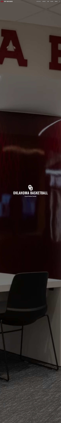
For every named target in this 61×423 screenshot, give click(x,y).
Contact (56, 1)
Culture (52, 1)
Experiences (38, 1)
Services (44, 1)
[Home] (7, 1)
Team (48, 1)
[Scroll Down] (30, 421)
